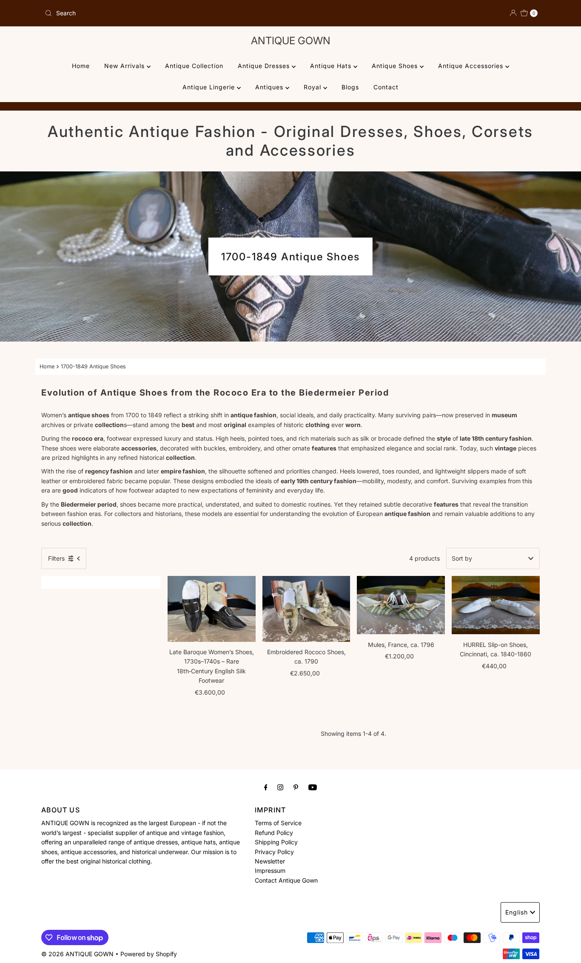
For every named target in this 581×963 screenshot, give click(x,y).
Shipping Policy (276, 842)
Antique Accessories (471, 65)
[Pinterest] (295, 787)
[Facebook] (266, 787)
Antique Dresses (265, 65)
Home (81, 65)
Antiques (270, 87)
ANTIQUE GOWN (290, 40)
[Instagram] (280, 787)
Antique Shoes (396, 65)
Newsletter (270, 861)
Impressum (270, 870)
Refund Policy (274, 832)
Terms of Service (278, 822)
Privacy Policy (274, 851)
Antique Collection (194, 65)
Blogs (350, 87)
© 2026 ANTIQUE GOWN (77, 953)
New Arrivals (125, 65)
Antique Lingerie (209, 87)
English (516, 912)
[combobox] (164, 13)
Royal (313, 87)
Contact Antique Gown (286, 880)
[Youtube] (312, 787)
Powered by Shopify (148, 953)
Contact (386, 87)
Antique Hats (331, 65)
